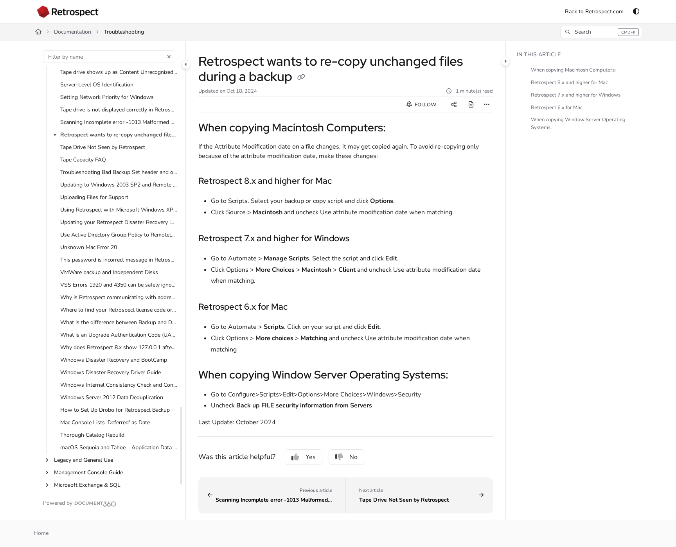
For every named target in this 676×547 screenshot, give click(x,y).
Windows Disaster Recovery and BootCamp (113, 360)
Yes (311, 457)
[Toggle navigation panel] (186, 64)
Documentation (72, 32)
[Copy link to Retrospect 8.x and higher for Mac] (344, 181)
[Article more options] (486, 105)
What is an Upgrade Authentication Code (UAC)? (119, 335)
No (353, 457)
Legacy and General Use (83, 460)
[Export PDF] (471, 105)
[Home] (68, 11)
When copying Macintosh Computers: (573, 70)
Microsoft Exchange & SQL (87, 485)
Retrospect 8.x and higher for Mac (569, 82)
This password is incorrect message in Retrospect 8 (119, 260)
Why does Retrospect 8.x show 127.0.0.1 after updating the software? (119, 347)
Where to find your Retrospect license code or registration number (119, 310)
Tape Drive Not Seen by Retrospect (102, 147)
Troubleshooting (124, 32)
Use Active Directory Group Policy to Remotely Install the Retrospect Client (119, 235)
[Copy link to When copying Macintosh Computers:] (398, 128)
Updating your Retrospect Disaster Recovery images (119, 222)
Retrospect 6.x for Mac (557, 107)
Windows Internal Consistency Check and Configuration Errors (119, 385)
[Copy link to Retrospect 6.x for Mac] (300, 307)
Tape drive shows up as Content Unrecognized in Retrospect (119, 72)
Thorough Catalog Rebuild (92, 435)
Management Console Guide (88, 472)
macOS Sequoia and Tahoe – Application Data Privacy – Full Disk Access (119, 447)
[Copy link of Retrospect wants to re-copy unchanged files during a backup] (301, 78)
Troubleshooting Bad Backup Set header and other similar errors (119, 172)
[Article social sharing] (454, 105)
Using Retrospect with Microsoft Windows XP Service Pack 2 (119, 209)
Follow (425, 104)
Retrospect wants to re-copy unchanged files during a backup (119, 134)
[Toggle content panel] (505, 61)
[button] (601, 32)
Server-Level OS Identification (96, 84)
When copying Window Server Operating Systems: (578, 123)
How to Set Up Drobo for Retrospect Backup (115, 410)
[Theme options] (636, 11)
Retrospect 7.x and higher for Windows (575, 95)
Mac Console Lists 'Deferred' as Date (105, 422)
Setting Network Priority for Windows (107, 97)
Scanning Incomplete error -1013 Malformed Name (119, 122)
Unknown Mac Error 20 (88, 247)
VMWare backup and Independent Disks (109, 272)
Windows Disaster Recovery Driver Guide (110, 372)
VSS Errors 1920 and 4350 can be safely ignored (119, 285)
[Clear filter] (169, 56)
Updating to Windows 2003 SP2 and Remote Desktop (119, 184)
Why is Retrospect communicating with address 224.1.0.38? (119, 297)
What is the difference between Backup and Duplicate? (119, 322)
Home (41, 533)
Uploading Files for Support (94, 197)
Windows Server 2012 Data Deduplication (111, 397)
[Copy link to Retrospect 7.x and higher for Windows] (362, 238)
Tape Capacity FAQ (83, 159)
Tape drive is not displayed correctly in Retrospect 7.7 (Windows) (119, 109)
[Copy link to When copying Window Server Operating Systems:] (461, 375)
